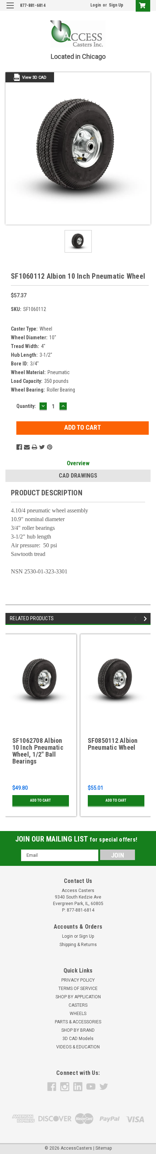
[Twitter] (42, 447)
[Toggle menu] (10, 10)
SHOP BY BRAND (78, 1030)
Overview (78, 463)
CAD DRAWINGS (78, 475)
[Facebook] (19, 447)
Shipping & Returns (78, 944)
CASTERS (78, 1005)
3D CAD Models (78, 1038)
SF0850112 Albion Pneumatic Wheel (113, 744)
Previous (136, 618)
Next (146, 618)
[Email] (27, 447)
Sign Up (116, 5)
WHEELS (78, 1013)
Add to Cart (40, 800)
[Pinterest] (50, 447)
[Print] (34, 447)
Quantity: (26, 406)
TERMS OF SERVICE (78, 988)
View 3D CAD (34, 77)
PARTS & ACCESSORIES (78, 1021)
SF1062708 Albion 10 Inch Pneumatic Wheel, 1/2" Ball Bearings (37, 751)
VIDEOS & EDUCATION (78, 1046)
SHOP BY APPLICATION (78, 996)
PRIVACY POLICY (78, 980)
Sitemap (103, 1148)
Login (95, 5)
